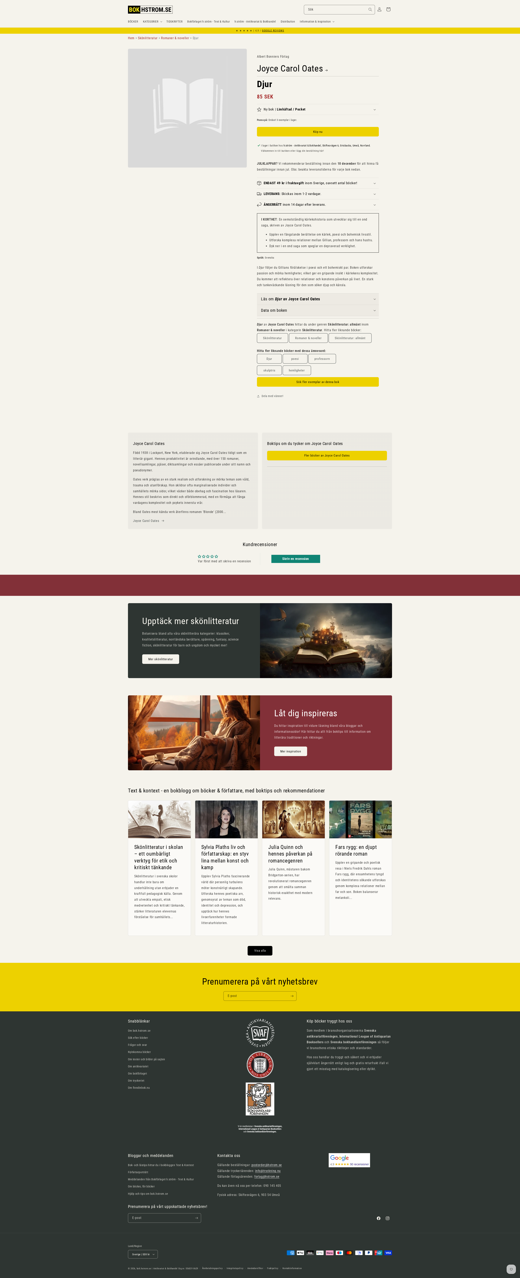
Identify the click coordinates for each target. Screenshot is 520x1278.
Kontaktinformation (292, 1268)
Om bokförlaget (137, 1073)
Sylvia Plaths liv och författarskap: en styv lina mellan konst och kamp (225, 857)
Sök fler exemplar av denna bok (317, 382)
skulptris (269, 370)
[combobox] (339, 9)
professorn (322, 359)
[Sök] (370, 9)
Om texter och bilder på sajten (146, 1059)
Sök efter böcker (138, 1037)
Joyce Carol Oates (290, 68)
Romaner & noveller (308, 338)
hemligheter (297, 370)
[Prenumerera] (291, 996)
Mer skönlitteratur (160, 659)
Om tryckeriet (136, 1080)
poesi (295, 359)
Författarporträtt (138, 1172)
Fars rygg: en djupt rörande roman (356, 850)
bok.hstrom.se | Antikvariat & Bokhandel (157, 1268)
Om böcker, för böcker (141, 1186)
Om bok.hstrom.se (139, 1030)
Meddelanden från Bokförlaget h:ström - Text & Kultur (161, 1179)
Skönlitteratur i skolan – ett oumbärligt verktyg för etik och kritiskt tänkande (158, 857)
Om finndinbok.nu (139, 1087)
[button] (152, 21)
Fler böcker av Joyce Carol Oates (327, 455)
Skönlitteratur (272, 338)
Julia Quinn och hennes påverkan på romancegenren (290, 854)
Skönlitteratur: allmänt (350, 338)
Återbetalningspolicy (212, 1268)
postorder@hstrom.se (266, 1165)
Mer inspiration (290, 751)
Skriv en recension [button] (295, 559)
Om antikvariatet (138, 1066)
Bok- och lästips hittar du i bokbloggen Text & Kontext (161, 1165)
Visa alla (260, 950)
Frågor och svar (137, 1044)
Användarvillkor (255, 1268)
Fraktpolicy (272, 1268)
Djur (269, 359)
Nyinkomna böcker (139, 1052)
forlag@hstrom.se (267, 1176)
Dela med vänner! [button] (272, 396)
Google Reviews (273, 30)
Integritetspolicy (235, 1268)
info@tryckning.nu (268, 1171)
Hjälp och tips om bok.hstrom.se (148, 1193)
